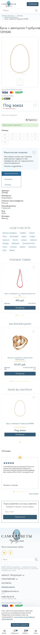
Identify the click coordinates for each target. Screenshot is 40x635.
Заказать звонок (8, 587)
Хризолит (6, 240)
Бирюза (22, 247)
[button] (20, 82)
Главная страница (8, 16)
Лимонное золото (29, 243)
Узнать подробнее (12, 166)
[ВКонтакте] (4, 552)
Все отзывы (33, 494)
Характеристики (11, 173)
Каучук (24, 236)
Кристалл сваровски (10, 233)
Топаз (4, 236)
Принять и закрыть (20, 625)
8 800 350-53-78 (8, 597)
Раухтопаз (32, 247)
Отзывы (8, 185)
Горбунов (6, 208)
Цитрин (24, 240)
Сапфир (32, 236)
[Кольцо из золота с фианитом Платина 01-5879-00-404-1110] (20, 343)
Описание (8, 179)
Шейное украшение (11, 17)
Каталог (20, 16)
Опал (4, 250)
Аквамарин (15, 243)
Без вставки (14, 236)
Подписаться (20, 517)
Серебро (23, 233)
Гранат (31, 233)
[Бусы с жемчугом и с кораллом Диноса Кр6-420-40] (20, 279)
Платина (13, 247)
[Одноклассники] (10, 552)
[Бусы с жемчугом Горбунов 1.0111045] (20, 409)
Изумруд (5, 243)
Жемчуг (12, 250)
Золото (15, 240)
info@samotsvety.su (10, 591)
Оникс (5, 247)
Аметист (33, 240)
